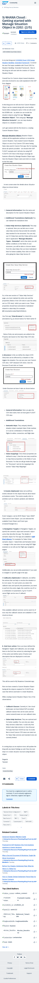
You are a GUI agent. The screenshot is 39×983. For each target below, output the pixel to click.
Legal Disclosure (29, 968)
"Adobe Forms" (7, 815)
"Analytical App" (24, 815)
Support (29, 973)
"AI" (15, 815)
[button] (3, 43)
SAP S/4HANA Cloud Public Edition (12, 52)
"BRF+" (16, 818)
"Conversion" (6, 821)
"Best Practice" (7, 818)
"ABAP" (25, 812)
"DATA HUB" (28, 821)
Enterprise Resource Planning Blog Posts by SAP (20, 839)
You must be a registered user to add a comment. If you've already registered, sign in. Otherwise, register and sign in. (19, 793)
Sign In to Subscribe (27, 32)
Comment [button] (31, 779)
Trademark (9, 973)
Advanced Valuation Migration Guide (14, 837)
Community (13, 2)
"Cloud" (23, 818)
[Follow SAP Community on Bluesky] (18, 957)
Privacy (10, 963)
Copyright (10, 968)
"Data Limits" (6, 824)
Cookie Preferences (10, 978)
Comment (9, 799)
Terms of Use (29, 963)
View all (4, 947)
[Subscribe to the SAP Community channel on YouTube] (21, 957)
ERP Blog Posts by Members (11, 7)
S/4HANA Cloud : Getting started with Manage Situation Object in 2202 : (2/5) (17, 22)
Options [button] (20, 35)
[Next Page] (21, 827)
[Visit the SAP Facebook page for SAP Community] (14, 957)
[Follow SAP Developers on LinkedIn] (24, 957)
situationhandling (7, 771)
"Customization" (17, 821)
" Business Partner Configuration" (11, 812)
